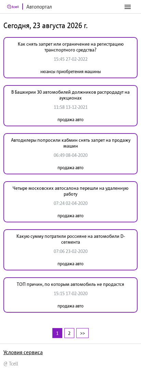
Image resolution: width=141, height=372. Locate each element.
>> (82, 333)
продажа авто (70, 119)
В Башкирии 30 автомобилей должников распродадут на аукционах (70, 95)
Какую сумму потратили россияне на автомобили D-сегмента (70, 239)
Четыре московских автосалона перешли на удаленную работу (70, 191)
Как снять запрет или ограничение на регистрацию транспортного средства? (71, 47)
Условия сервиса (23, 352)
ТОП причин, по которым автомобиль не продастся (70, 284)
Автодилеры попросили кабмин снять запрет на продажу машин (70, 143)
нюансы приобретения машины (70, 71)
